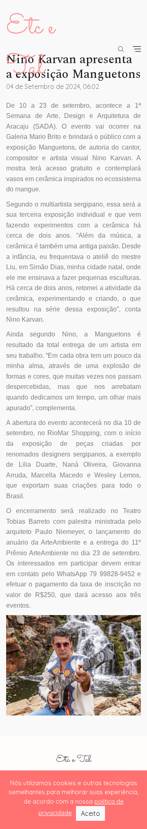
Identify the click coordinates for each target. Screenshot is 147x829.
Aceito (90, 813)
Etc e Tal (73, 759)
